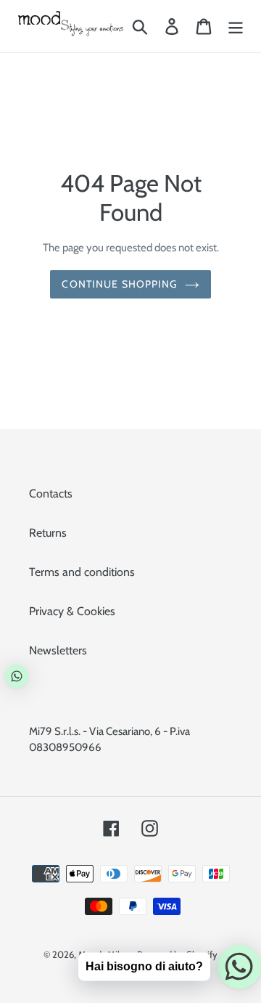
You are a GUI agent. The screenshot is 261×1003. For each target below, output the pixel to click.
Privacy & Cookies (72, 611)
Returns (48, 533)
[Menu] (236, 26)
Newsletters (58, 650)
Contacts (50, 493)
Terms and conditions (82, 572)
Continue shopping (119, 284)
